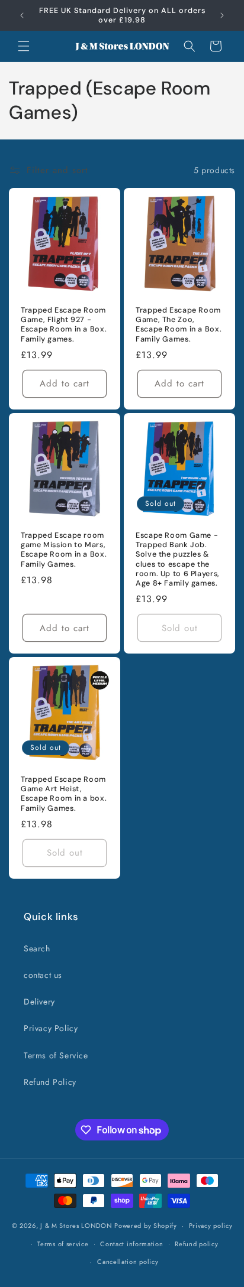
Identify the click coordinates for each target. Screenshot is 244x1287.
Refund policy (196, 1244)
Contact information (131, 1244)
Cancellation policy (127, 1261)
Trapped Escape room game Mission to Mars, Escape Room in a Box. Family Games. (64, 550)
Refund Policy (50, 1082)
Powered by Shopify (145, 1225)
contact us (43, 975)
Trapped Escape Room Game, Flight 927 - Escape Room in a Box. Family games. (64, 325)
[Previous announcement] (22, 15)
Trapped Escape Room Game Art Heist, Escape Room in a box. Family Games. (64, 794)
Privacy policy (211, 1225)
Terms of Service (56, 1055)
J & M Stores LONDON (76, 1225)
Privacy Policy (51, 1028)
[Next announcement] (222, 15)
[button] (24, 46)
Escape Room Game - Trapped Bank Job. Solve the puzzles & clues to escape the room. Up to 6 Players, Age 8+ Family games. (178, 559)
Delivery (39, 1002)
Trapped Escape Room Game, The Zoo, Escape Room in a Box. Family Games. (178, 325)
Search (37, 948)
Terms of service (62, 1244)
